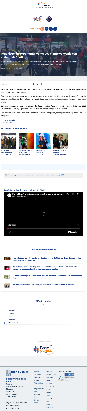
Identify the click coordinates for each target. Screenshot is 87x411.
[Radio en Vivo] (42, 29)
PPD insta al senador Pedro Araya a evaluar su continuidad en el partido (43, 284)
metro (52, 175)
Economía (49, 389)
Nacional (11, 310)
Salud (48, 401)
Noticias (36, 371)
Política (11, 313)
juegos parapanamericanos (39, 175)
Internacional (13, 323)
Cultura (10, 316)
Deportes (5, 84)
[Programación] (46, 29)
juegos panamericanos (21, 175)
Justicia (49, 398)
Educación (50, 386)
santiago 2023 (60, 175)
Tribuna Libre (38, 383)
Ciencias (49, 380)
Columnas (37, 374)
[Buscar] (51, 29)
